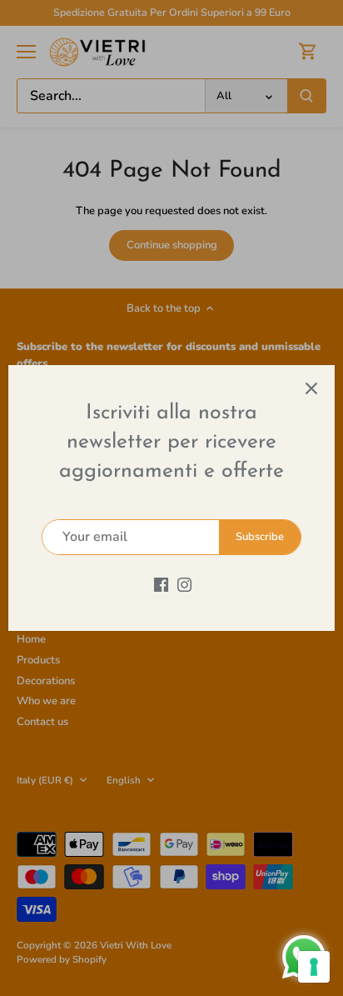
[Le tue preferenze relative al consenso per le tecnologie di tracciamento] (314, 967)
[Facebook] (161, 584)
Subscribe (260, 536)
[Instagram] (184, 584)
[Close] (311, 388)
